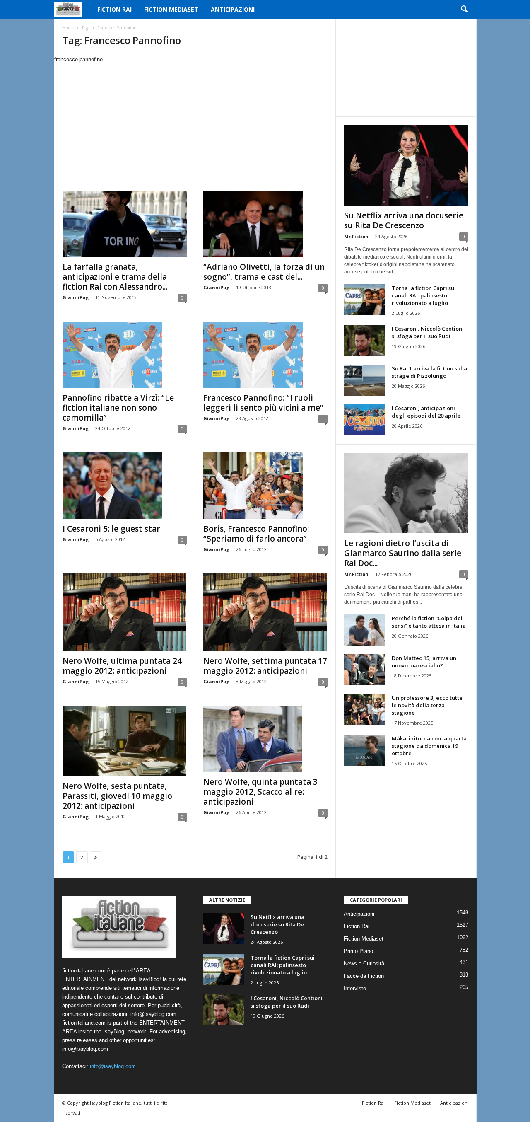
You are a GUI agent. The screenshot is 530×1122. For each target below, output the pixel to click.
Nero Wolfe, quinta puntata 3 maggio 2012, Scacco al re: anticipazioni (260, 791)
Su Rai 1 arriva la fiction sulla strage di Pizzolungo (429, 372)
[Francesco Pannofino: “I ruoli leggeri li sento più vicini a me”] (265, 355)
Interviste (355, 988)
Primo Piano (358, 951)
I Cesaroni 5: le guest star (111, 528)
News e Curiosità (364, 963)
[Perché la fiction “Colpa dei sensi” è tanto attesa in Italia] (364, 630)
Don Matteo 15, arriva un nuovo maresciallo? (424, 661)
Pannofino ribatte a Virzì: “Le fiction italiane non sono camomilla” (118, 407)
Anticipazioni (233, 9)
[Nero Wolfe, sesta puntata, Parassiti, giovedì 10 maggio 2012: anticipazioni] (125, 741)
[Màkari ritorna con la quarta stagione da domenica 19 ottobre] (364, 750)
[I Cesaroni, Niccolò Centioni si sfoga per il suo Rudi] (364, 340)
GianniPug (76, 297)
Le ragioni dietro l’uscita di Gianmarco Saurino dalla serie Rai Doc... (402, 553)
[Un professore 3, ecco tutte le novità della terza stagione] (364, 709)
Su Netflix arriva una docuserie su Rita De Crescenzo (403, 220)
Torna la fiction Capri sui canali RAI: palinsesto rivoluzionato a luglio (424, 295)
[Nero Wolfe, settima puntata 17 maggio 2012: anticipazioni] (265, 612)
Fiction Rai (114, 9)
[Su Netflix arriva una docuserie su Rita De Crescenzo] (406, 165)
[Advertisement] (194, 126)
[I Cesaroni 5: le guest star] (125, 485)
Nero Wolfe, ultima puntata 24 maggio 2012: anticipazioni (122, 665)
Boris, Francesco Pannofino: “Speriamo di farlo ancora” (256, 533)
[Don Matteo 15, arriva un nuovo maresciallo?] (364, 669)
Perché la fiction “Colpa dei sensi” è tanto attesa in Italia (429, 621)
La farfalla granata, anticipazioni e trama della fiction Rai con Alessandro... (115, 276)
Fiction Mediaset (171, 9)
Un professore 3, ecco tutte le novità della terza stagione (427, 705)
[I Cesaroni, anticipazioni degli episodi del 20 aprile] (364, 419)
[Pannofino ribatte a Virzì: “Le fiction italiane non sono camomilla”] (125, 355)
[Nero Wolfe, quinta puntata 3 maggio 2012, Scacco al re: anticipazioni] (265, 739)
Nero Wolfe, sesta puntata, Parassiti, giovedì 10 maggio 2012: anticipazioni (117, 796)
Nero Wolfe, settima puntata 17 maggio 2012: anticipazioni (265, 665)
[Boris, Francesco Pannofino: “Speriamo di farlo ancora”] (265, 485)
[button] (464, 9)
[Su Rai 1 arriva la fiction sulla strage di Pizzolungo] (364, 380)
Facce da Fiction (364, 976)
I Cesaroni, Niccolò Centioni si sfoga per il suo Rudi (428, 332)
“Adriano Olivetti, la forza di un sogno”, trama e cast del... (264, 271)
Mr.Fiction (356, 236)
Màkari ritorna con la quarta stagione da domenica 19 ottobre (429, 746)
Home (68, 28)
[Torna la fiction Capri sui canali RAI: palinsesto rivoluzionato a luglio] (364, 299)
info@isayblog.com (113, 1066)
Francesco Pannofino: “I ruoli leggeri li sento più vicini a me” (263, 402)
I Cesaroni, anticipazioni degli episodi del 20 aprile (426, 411)
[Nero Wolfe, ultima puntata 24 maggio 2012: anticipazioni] (125, 612)
